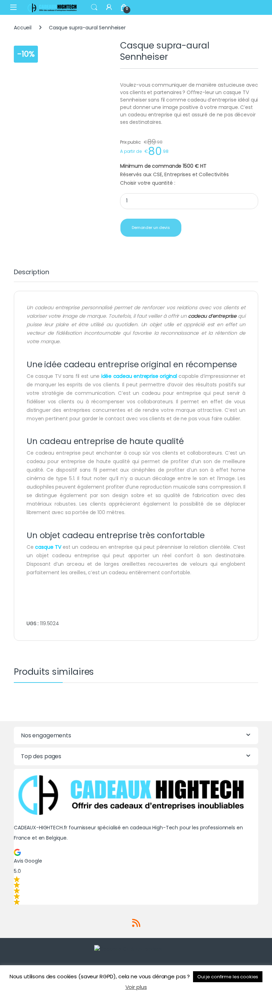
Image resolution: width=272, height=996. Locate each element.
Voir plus (136, 987)
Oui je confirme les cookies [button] (227, 976)
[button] (136, 877)
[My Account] (109, 7)
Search (94, 7)
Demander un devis (151, 227)
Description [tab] (31, 272)
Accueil (23, 27)
